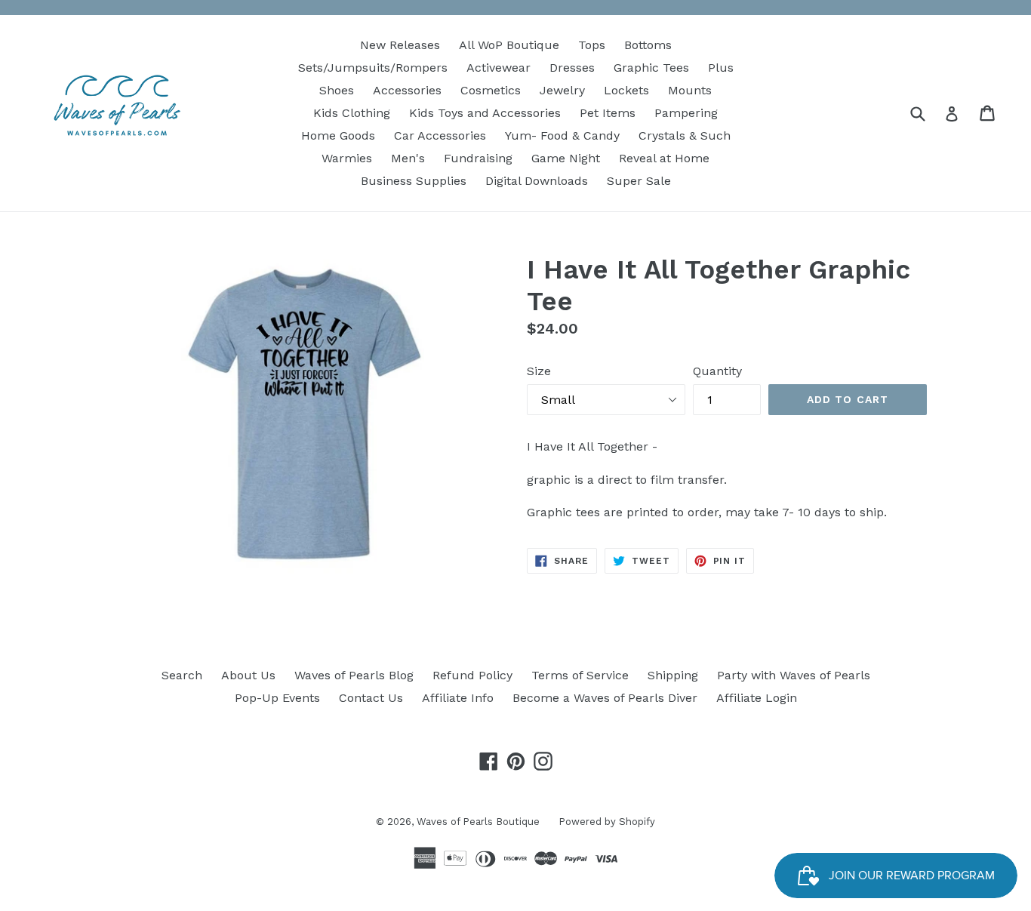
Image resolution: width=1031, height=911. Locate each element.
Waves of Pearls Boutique (478, 821)
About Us (248, 675)
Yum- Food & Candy (562, 135)
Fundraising (478, 158)
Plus (721, 67)
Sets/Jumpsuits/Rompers (373, 67)
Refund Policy (472, 675)
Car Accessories (440, 135)
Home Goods (338, 135)
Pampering (686, 113)
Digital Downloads (536, 181)
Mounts (690, 90)
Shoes (336, 90)
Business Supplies (413, 181)
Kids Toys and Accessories (485, 113)
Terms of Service (580, 675)
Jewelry (562, 90)
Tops (591, 45)
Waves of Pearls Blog (354, 675)
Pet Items (608, 113)
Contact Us (371, 698)
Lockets (626, 90)
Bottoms (648, 45)
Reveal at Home (664, 158)
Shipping (673, 675)
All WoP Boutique (509, 45)
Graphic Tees (651, 67)
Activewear (498, 67)
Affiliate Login (756, 698)
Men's (408, 158)
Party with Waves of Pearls (793, 675)
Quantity (717, 371)
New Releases (400, 45)
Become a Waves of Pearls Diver (604, 698)
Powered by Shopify (607, 821)
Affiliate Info (458, 698)
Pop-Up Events (277, 698)
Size (539, 371)
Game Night (565, 158)
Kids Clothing (351, 113)
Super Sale (639, 181)
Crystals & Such (685, 135)
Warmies (347, 158)
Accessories (407, 90)
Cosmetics (490, 90)
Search (182, 675)
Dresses (572, 67)
